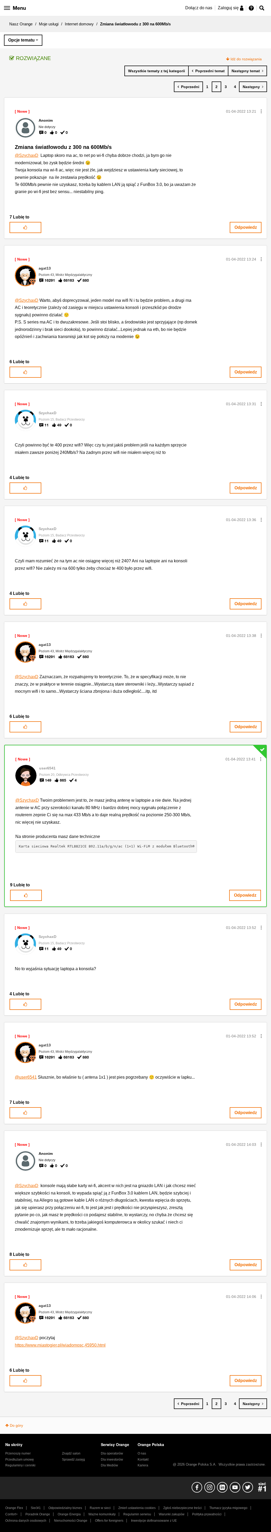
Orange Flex (14, 1508)
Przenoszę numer (18, 1453)
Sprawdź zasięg (73, 1459)
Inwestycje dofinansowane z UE (154, 1520)
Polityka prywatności (207, 1514)
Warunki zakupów (171, 1514)
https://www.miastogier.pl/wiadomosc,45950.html (60, 1345)
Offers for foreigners (109, 1520)
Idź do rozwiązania (246, 59)
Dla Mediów (109, 1465)
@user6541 (26, 1077)
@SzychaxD (26, 155)
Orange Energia (69, 1514)
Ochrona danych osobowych (25, 1520)
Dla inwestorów (112, 1459)
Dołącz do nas (198, 8)
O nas (142, 1453)
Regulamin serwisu (137, 1514)
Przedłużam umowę (19, 1459)
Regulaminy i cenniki (20, 1465)
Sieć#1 (36, 1508)
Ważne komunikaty (102, 1514)
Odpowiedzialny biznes (65, 1508)
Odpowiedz (245, 227)
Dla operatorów (112, 1453)
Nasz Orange (21, 24)
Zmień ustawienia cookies (137, 1508)
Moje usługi (48, 24)
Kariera (143, 1465)
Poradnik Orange (37, 1514)
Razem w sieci (100, 1508)
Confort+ (11, 1514)
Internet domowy (79, 24)
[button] (261, 111)
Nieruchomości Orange (70, 1520)
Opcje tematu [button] (21, 40)
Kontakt (143, 1459)
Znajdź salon (71, 1453)
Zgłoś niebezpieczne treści (182, 1508)
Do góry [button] (16, 1425)
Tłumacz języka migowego (228, 1508)
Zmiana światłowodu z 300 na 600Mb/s (63, 147)
